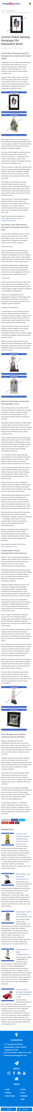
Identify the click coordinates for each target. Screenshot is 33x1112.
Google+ (5, 822)
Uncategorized (10, 10)
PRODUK (8, 1093)
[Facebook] (14, 1073)
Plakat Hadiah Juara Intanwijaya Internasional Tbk (23, 876)
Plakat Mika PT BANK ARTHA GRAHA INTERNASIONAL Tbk (24, 914)
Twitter (22, 820)
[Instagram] (9, 1073)
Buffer (17, 822)
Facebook (14, 820)
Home (2, 10)
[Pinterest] (19, 1073)
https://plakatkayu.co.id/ (9, 546)
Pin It (12, 822)
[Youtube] (24, 1073)
